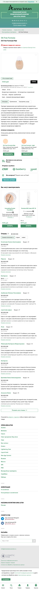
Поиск (11, 588)
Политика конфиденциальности (9, 560)
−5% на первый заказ (7, 78)
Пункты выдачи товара (19, 25)
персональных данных (24, 575)
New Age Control (6, 455)
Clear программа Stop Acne (9, 437)
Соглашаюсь (6, 579)
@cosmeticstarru (9, 519)
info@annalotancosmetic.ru (19, 23)
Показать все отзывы (19, 410)
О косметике (5, 489)
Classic (3, 434)
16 (13, 212)
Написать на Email (9, 180)
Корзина (36, 588)
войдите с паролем (13, 417)
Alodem (3, 427)
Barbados (4, 431)
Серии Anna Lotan (19, 30)
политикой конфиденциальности (23, 573)
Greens (3, 446)
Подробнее (31, 1)
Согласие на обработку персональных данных (12, 564)
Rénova (3, 462)
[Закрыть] (36, 1)
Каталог (3, 588)
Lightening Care (6, 449)
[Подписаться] (34, 541)
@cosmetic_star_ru (10, 524)
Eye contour (4, 443)
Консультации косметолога (9, 493)
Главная (19, 588)
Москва (3, 505)
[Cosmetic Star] (8, 556)
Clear (2, 440)
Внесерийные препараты (9, 32)
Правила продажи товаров (8, 562)
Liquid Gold (4, 452)
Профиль (28, 588)
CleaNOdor (4, 474)
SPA (2, 465)
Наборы (3, 477)
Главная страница (7, 30)
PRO (2, 468)
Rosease (3, 458)
